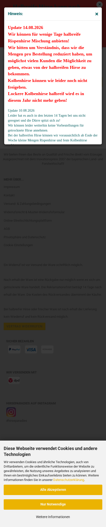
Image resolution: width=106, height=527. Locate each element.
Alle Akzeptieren (53, 490)
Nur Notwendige (53, 504)
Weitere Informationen (53, 517)
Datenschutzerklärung (68, 480)
